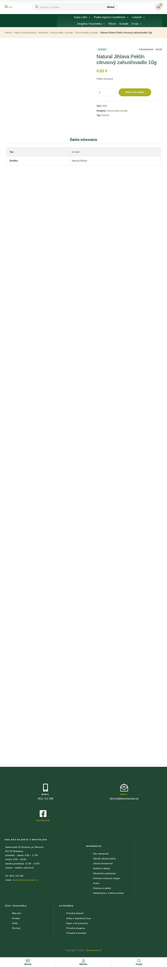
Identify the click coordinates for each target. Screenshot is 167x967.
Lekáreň (137, 17)
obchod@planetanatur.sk (25, 880)
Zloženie (105, 115)
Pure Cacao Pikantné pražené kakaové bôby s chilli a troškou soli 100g (48, 629)
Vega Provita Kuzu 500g (109, 684)
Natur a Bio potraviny (25, 32)
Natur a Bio (80, 17)
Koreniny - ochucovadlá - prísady (56, 32)
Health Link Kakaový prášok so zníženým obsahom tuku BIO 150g (110, 267)
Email (124, 794)
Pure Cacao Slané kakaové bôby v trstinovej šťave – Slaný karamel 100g (49, 734)
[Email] (124, 788)
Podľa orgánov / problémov (109, 17)
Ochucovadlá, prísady (86, 32)
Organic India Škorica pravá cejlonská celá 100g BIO (39, 253)
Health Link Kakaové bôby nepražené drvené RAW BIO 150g (43, 359)
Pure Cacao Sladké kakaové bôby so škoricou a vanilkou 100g (44, 526)
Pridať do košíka (134, 92)
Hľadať (111, 7)
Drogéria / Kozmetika (89, 23)
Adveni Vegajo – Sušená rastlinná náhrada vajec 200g (112, 352)
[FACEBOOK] (43, 813)
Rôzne (112, 23)
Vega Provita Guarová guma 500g (80, 425)
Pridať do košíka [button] (38, 266)
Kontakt (123, 23)
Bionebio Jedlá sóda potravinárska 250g (32, 431)
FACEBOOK (43, 820)
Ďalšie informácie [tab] (83, 140)
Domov (8, 32)
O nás (134, 23)
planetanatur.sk (93, 950)
